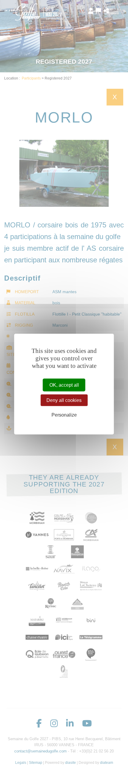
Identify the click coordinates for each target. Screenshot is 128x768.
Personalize (64, 414)
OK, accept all (64, 385)
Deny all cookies (64, 400)
